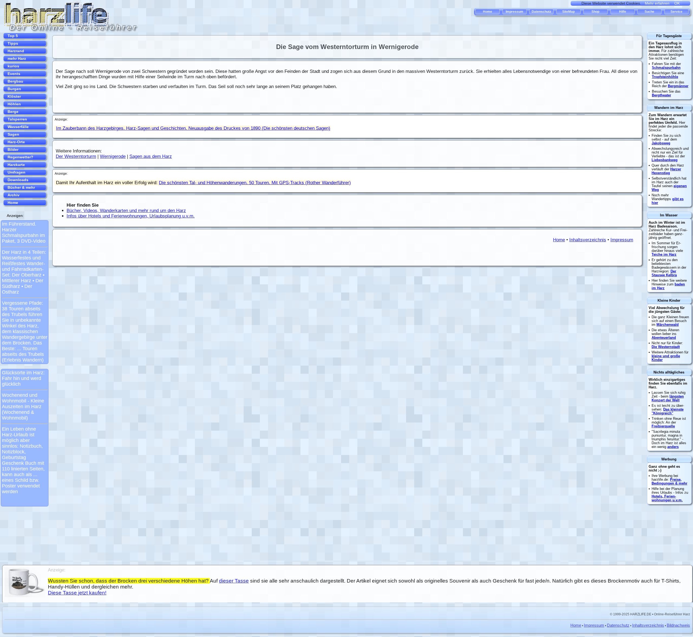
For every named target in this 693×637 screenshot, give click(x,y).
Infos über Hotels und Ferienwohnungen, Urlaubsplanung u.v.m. (131, 216)
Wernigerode (113, 156)
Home (559, 239)
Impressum (621, 239)
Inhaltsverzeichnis (587, 239)
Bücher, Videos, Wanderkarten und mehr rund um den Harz (126, 210)
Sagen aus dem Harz (150, 156)
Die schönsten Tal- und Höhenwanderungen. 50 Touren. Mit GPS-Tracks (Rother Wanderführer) (255, 182)
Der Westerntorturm (76, 156)
